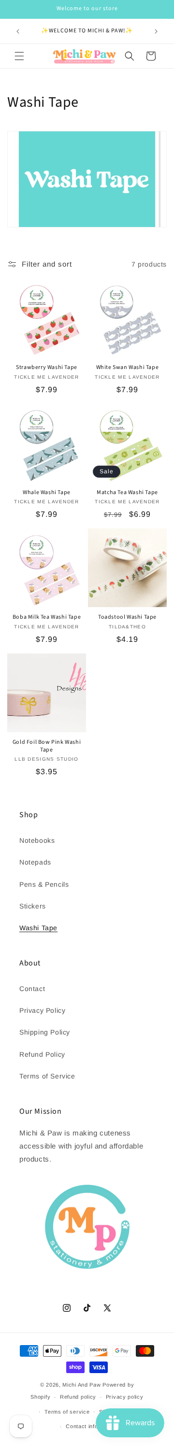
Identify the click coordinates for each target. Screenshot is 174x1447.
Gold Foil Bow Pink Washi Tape (47, 745)
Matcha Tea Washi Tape (127, 493)
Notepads (35, 862)
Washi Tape (38, 928)
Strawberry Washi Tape (46, 367)
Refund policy (78, 1397)
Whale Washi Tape (47, 493)
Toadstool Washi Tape (127, 617)
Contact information (91, 1426)
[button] (19, 56)
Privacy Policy (42, 1010)
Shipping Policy (44, 1032)
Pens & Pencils (44, 884)
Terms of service (66, 1412)
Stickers (32, 906)
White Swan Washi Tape (127, 367)
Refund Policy (42, 1054)
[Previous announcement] (18, 31)
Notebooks (37, 840)
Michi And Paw (81, 1385)
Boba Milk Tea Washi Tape (47, 617)
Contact (32, 989)
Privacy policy (125, 1397)
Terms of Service (47, 1076)
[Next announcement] (156, 31)
